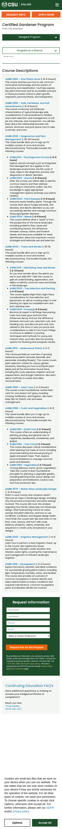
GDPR (50, 807)
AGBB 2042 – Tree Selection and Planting (32, 288)
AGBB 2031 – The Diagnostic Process (30, 157)
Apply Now (46, 15)
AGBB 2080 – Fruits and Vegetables (26, 408)
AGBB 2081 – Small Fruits (23, 429)
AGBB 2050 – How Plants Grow (22, 79)
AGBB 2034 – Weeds (21, 216)
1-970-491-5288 (13, 664)
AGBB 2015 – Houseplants (20, 564)
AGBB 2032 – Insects (21, 178)
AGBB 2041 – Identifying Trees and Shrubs (32, 267)
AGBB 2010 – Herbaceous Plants (23, 348)
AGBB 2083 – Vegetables (23, 464)
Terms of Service (17, 669)
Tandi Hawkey (12, 706)
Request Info (15, 15)
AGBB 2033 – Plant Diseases (25, 198)
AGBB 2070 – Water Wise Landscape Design (30, 488)
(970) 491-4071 (13, 709)
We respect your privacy (30, 664)
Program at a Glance (29, 50)
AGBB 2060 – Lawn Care (19, 387)
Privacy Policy (46, 666)
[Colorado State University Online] (18, 5)
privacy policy (21, 811)
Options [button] (17, 822)
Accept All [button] (44, 822)
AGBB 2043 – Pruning (21, 309)
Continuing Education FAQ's (29, 685)
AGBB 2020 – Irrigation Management (26, 536)
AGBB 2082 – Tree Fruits (23, 444)
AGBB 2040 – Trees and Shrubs (23, 246)
